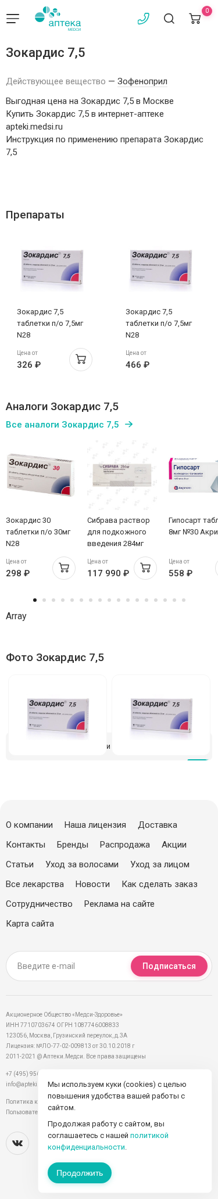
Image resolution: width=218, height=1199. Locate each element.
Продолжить (79, 1173)
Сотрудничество (39, 904)
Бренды (72, 844)
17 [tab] (183, 600)
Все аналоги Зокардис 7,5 (62, 424)
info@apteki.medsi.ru (34, 1084)
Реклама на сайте (119, 904)
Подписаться (169, 966)
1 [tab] (35, 600)
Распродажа (125, 844)
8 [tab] (100, 600)
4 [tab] (63, 600)
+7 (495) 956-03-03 (32, 1074)
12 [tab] (137, 600)
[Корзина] (195, 19)
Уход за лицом (160, 864)
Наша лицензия (95, 825)
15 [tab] (165, 600)
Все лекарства (35, 884)
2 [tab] (44, 600)
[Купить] (80, 359)
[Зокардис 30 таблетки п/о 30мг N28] (41, 475)
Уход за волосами (82, 864)
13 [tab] (146, 600)
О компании (29, 825)
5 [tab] (72, 600)
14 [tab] (156, 600)
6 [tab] (81, 600)
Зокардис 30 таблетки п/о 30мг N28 (38, 532)
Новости (93, 884)
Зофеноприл (142, 81)
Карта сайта (30, 923)
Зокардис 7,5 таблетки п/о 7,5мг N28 (50, 323)
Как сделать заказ (159, 884)
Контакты (25, 844)
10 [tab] (118, 600)
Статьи (20, 864)
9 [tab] (109, 600)
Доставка (157, 825)
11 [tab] (128, 600)
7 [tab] (90, 600)
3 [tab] (53, 600)
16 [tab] (174, 600)
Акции (174, 844)
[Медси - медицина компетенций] (58, 18)
